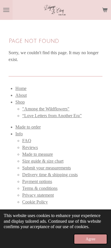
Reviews (30, 147)
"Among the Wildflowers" (45, 108)
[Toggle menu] (6, 10)
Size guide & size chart (42, 161)
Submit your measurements (46, 167)
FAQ (26, 140)
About (21, 95)
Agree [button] (90, 239)
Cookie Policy (35, 201)
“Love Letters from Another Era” (52, 115)
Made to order (28, 127)
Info (19, 133)
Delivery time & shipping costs (50, 174)
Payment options (37, 181)
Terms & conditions (39, 188)
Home (20, 88)
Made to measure (37, 154)
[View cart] (104, 10)
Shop (20, 102)
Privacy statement (38, 195)
